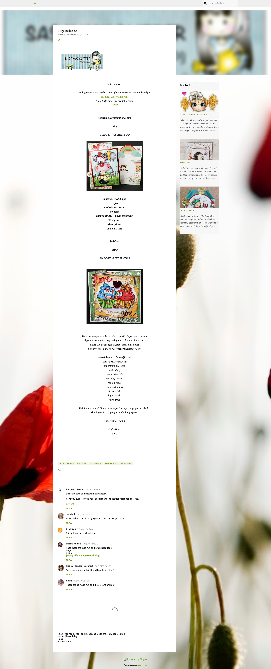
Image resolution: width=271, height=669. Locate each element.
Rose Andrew (95, 463)
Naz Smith (81, 463)
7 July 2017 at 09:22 (102, 566)
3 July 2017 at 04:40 (85, 529)
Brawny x (71, 529)
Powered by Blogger (137, 659)
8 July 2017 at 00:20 (82, 581)
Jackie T (70, 514)
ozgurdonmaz (142, 665)
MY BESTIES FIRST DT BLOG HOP (195, 115)
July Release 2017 (66, 463)
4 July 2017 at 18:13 (90, 544)
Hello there (185, 162)
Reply (69, 508)
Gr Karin (70, 504)
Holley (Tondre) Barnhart (79, 566)
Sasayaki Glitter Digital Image (118, 463)
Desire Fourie (73, 543)
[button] (59, 40)
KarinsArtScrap (74, 489)
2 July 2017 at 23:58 (84, 514)
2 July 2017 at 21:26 (92, 490)
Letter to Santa (187, 210)
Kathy (69, 580)
